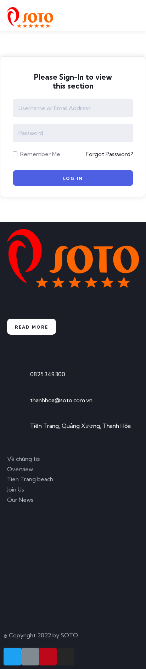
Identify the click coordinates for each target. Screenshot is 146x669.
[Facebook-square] (30, 656)
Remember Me (39, 154)
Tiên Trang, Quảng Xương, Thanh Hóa (80, 425)
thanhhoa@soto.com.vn (61, 400)
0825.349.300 (47, 374)
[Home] (73, 258)
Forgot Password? (109, 154)
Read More (31, 327)
